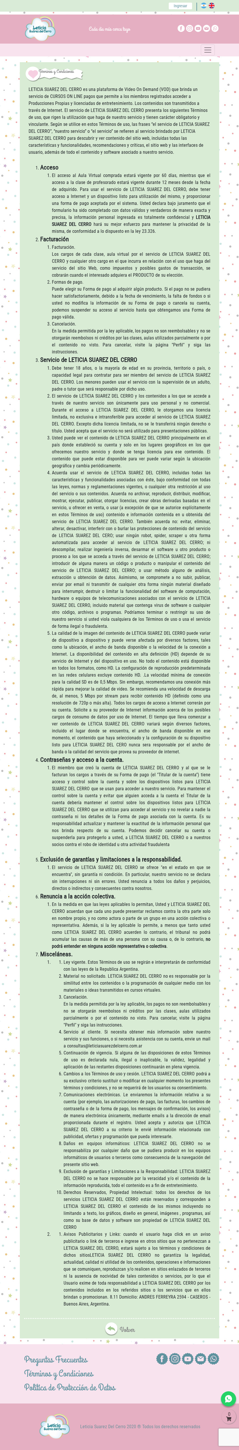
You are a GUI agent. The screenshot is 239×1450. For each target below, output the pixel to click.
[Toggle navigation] (208, 50)
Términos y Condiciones (58, 1373)
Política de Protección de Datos (69, 1387)
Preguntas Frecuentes (55, 1360)
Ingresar (180, 5)
